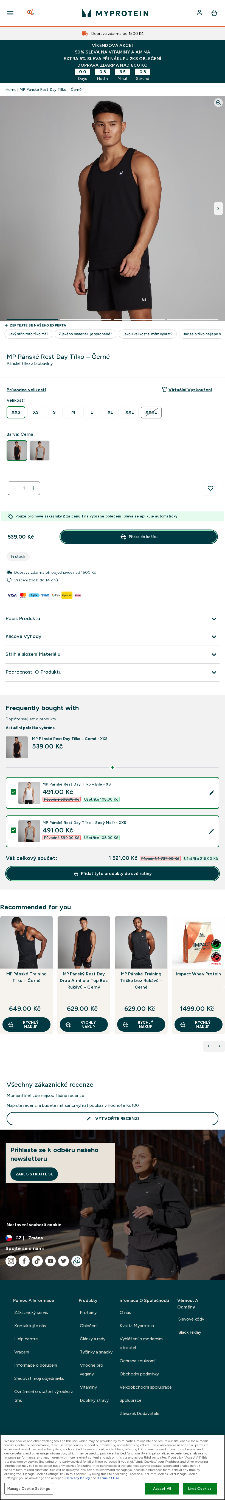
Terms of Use (108, 1478)
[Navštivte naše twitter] (63, 1261)
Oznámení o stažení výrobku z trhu (43, 1396)
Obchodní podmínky (139, 1374)
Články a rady (92, 1338)
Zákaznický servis (31, 1312)
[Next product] (219, 1046)
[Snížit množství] (14, 488)
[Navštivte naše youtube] (50, 1261)
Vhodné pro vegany (91, 1369)
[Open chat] (76, 1261)
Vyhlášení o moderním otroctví (141, 1343)
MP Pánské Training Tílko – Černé (26, 977)
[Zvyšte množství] (34, 488)
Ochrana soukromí (137, 1360)
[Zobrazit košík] (214, 13)
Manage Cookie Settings (28, 1489)
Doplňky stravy (94, 1400)
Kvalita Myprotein (137, 1325)
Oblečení (88, 1325)
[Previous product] (208, 1046)
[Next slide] (224, 987)
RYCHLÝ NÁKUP (30, 1024)
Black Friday (189, 1332)
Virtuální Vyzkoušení (190, 389)
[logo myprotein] (115, 13)
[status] (24, 488)
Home (10, 89)
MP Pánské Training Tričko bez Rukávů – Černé (141, 980)
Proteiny (88, 1312)
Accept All (162, 1489)
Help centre (26, 1338)
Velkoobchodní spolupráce (146, 1387)
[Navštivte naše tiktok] (37, 1261)
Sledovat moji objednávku (39, 1378)
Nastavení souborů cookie (34, 1224)
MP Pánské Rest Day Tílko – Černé (50, 89)
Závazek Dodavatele (139, 1413)
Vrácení (21, 1352)
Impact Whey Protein (198, 974)
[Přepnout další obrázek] (218, 208)
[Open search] (31, 13)
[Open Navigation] (10, 13)
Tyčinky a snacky (96, 1352)
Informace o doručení (35, 1365)
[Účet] (200, 13)
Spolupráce (131, 1400)
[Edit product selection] (211, 793)
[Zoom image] (218, 102)
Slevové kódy (191, 1319)
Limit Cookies (200, 1489)
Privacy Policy (78, 1478)
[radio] (16, 412)
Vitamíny (88, 1387)
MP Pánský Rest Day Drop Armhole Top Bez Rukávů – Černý (84, 980)
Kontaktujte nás (30, 1325)
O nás (125, 1312)
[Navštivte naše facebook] (24, 1261)
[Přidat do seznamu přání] (210, 488)
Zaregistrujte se (34, 1174)
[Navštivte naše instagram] (10, 1261)
